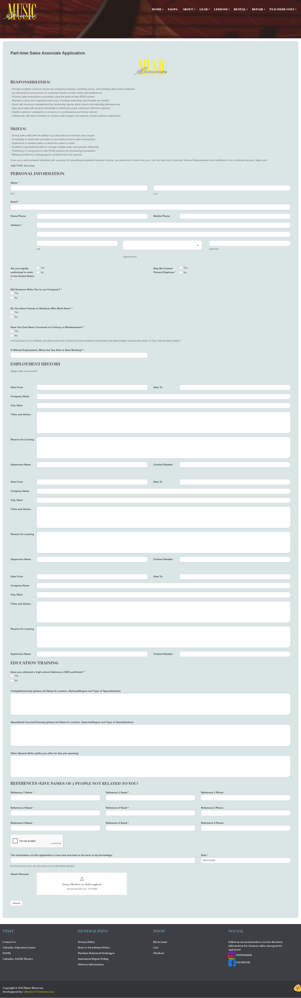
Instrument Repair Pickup (93, 958)
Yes (42, 267)
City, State (17, 405)
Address (16, 225)
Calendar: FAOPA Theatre (18, 958)
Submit (16, 903)
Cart (155, 947)
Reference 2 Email (117, 807)
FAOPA (7, 953)
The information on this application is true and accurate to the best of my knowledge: (62, 855)
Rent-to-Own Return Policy (94, 947)
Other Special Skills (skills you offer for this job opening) (44, 753)
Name (15, 182)
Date (204, 855)
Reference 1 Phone (212, 792)
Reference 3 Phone (212, 823)
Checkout (158, 953)
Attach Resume (20, 874)
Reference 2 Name (22, 807)
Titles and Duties (21, 414)
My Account (160, 942)
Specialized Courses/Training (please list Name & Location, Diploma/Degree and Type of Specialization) (72, 722)
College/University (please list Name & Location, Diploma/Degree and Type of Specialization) (66, 691)
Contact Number (163, 464)
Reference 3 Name (22, 823)
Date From (17, 387)
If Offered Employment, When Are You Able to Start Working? (47, 350)
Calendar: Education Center (19, 947)
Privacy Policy (86, 942)
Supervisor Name (21, 464)
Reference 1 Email (117, 792)
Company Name (20, 396)
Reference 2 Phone (212, 807)
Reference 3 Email (117, 823)
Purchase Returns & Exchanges (96, 953)
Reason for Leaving (22, 439)
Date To (158, 387)
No (42, 272)
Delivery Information (91, 964)
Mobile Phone (161, 216)
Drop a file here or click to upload (81, 884)
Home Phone (18, 216)
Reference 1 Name (22, 792)
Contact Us (9, 942)
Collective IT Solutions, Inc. (38, 991)
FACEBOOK (243, 962)
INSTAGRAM (244, 955)
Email (15, 201)
